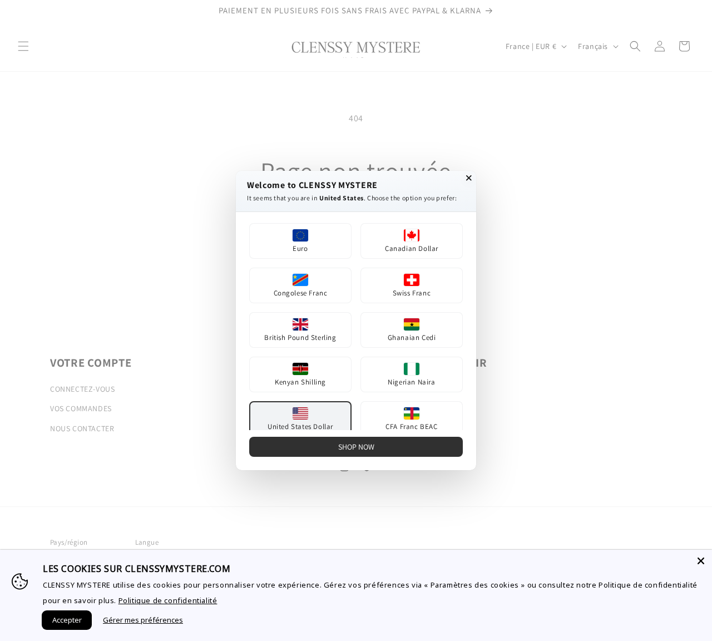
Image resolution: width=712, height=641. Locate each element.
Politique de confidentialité (167, 600)
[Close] (700, 560)
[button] (300, 241)
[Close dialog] (469, 178)
